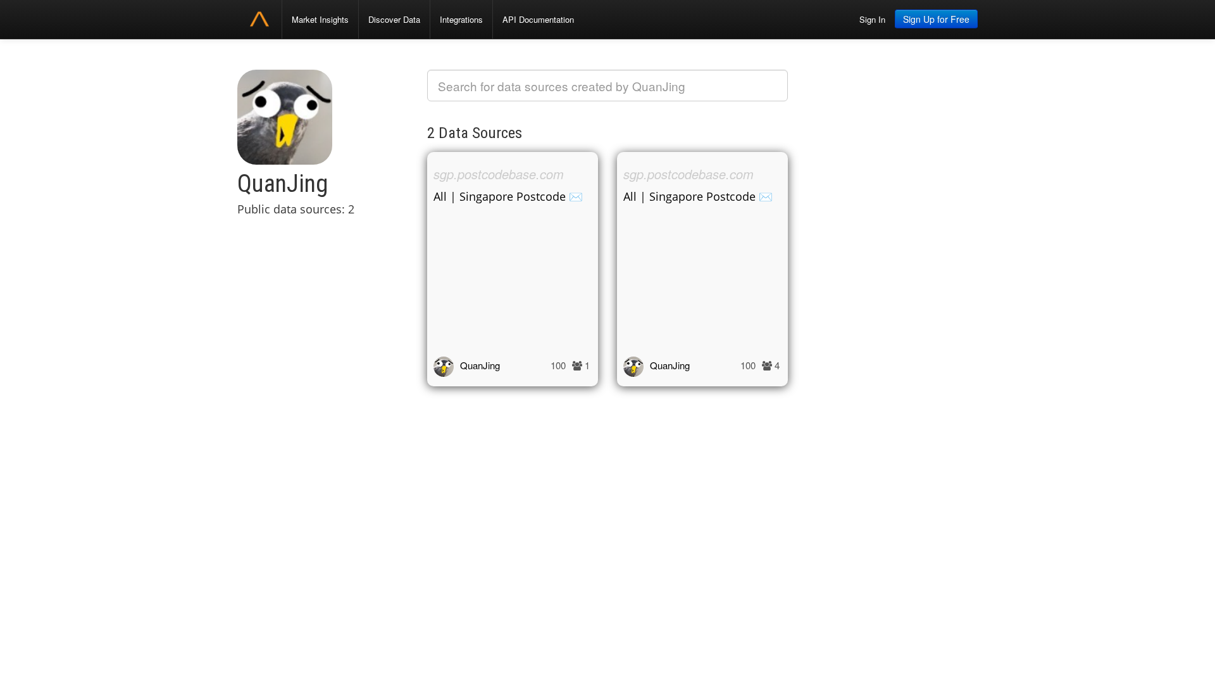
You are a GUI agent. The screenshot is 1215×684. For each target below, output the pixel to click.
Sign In (872, 19)
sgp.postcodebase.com (498, 174)
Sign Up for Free (936, 19)
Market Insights (320, 19)
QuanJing (480, 365)
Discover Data (394, 19)
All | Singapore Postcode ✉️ (508, 196)
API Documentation (538, 19)
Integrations (461, 19)
